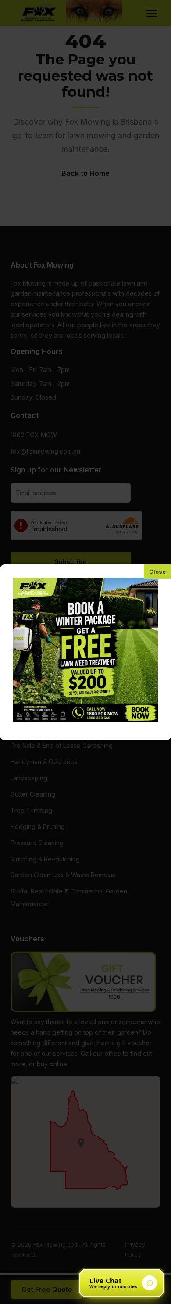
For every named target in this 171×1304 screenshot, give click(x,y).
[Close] (157, 571)
